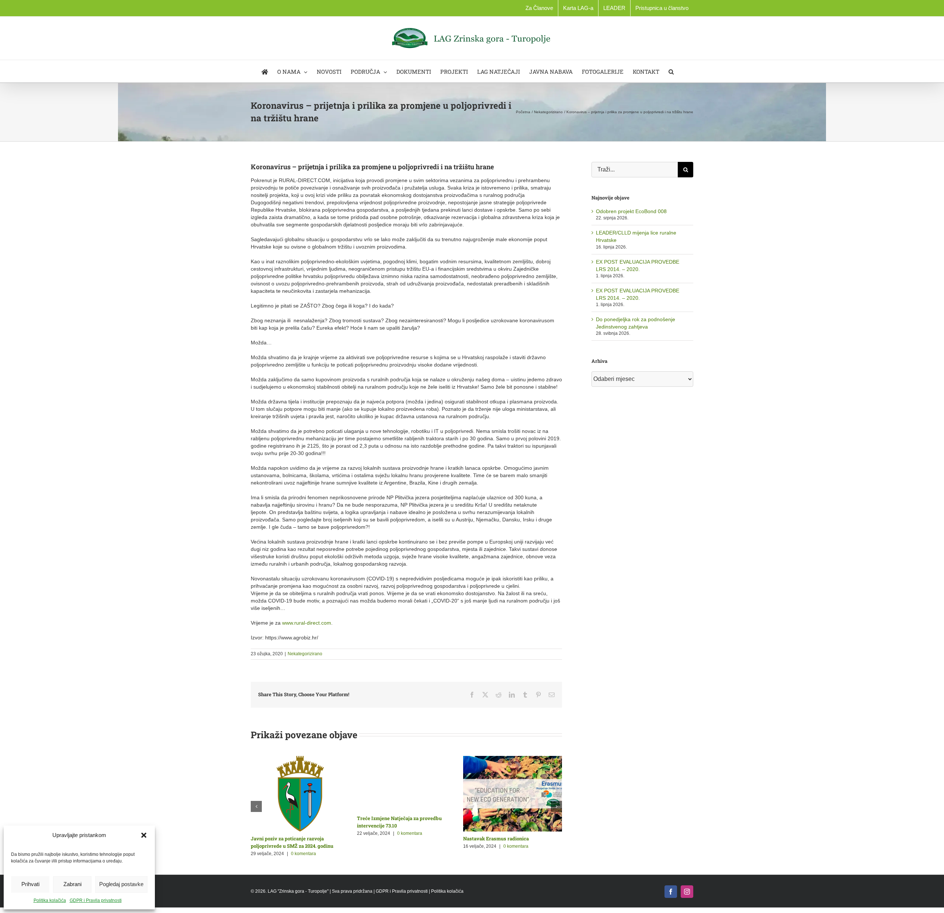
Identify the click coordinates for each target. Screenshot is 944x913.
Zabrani (72, 884)
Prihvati (30, 884)
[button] (144, 835)
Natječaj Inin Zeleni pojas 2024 (391, 838)
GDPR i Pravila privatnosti (96, 900)
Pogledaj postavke (121, 884)
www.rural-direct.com (306, 623)
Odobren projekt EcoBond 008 (631, 211)
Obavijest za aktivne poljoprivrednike (294, 838)
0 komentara (302, 846)
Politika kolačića (50, 900)
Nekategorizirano (305, 653)
